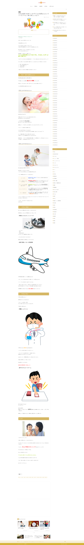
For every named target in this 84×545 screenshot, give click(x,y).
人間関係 (55, 178)
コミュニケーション (57, 160)
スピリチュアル (56, 167)
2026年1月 (55, 40)
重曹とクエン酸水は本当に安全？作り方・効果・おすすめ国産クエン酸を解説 (60, 16)
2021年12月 (55, 89)
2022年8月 (55, 78)
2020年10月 (55, 120)
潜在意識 (55, 209)
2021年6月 (55, 102)
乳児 (30, 477)
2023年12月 (55, 62)
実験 (38, 477)
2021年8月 (55, 98)
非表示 (35, 30)
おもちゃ (20, 477)
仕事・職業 (55, 180)
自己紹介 (46, 6)
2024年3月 (55, 58)
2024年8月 (55, 51)
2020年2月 (55, 138)
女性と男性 (55, 191)
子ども (36, 477)
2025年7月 (55, 42)
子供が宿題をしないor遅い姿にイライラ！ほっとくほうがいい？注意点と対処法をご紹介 (60, 23)
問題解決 (55, 187)
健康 (54, 185)
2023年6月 (55, 67)
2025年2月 (55, 47)
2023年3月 (55, 71)
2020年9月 (55, 122)
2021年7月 (55, 100)
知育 (46, 477)
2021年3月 (55, 109)
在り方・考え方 (56, 189)
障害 (54, 220)
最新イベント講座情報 (57, 200)
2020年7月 (55, 127)
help (54, 151)
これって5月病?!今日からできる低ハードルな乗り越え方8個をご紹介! (60, 27)
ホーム (31, 6)
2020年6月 (55, 129)
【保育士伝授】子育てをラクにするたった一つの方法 (60, 31)
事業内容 (55, 176)
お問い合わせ (52, 6)
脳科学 (55, 216)
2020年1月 (55, 140)
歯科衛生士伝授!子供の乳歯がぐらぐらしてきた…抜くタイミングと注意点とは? (60, 20)
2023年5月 (55, 69)
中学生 (28, 477)
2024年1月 (55, 60)
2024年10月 (55, 49)
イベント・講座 (56, 158)
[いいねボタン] (19, 474)
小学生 (41, 477)
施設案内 (41, 6)
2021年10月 (55, 93)
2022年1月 (55, 87)
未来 (54, 205)
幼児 (43, 477)
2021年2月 (55, 111)
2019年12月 (55, 142)
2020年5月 (55, 131)
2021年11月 (55, 91)
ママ (25, 477)
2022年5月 (55, 80)
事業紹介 (36, 6)
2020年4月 (55, 133)
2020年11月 (55, 118)
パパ (23, 477)
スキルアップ (56, 165)
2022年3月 (55, 82)
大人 (33, 477)
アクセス (55, 156)
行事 (54, 218)
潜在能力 (55, 211)
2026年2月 (55, 38)
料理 (54, 196)
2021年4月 (55, 107)
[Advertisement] (33, 490)
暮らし (55, 198)
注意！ (55, 207)
